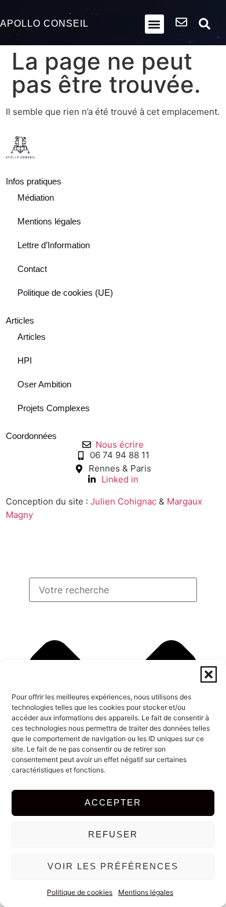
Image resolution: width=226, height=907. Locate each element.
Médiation (35, 197)
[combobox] (113, 590)
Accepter (113, 802)
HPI (24, 360)
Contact (32, 269)
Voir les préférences (113, 866)
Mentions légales (145, 892)
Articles (31, 337)
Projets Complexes (53, 408)
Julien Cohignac (123, 501)
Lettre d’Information (53, 245)
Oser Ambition (44, 384)
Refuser (113, 834)
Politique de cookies (79, 892)
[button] (208, 674)
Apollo (44, 23)
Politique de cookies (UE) (65, 293)
